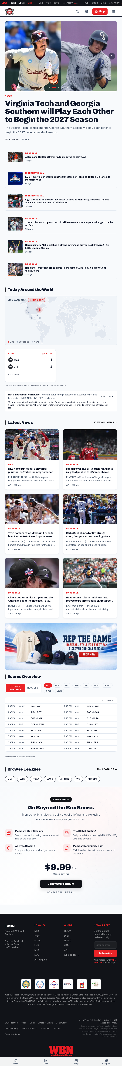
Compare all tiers (61, 892)
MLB (20, 385)
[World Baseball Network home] (61, 1051)
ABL (66, 950)
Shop (23, 1023)
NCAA (36, 779)
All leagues (107, 769)
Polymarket (61, 385)
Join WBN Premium (61, 883)
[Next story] (112, 56)
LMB (86, 685)
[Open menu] (113, 11)
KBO (67, 685)
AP (9, 485)
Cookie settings (12, 1034)
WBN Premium (11, 1023)
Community (61, 1023)
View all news (105, 422)
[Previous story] (10, 56)
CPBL (48, 691)
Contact (56, 1028)
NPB (77, 685)
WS (78, 779)
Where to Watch (45, 1023)
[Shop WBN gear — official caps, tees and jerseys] (61, 646)
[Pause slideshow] (72, 87)
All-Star (64, 779)
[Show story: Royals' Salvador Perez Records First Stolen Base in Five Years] (58, 87)
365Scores (30, 757)
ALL (48, 685)
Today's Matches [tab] (15, 688)
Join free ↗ (107, 396)
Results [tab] (32, 688)
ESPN (24, 385)
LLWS (59, 691)
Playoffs (92, 779)
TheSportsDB (35, 385)
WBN (11, 926)
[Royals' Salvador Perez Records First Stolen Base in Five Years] (61, 56)
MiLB (96, 685)
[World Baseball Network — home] (9, 11)
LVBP (67, 935)
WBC (22, 779)
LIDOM (67, 931)
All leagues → (42, 959)
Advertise (45, 1028)
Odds (32, 1023)
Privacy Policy (11, 1028)
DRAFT (107, 685)
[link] (30, 365)
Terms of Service (29, 1028)
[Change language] (86, 11)
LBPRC (67, 940)
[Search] (77, 11)
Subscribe (105, 953)
